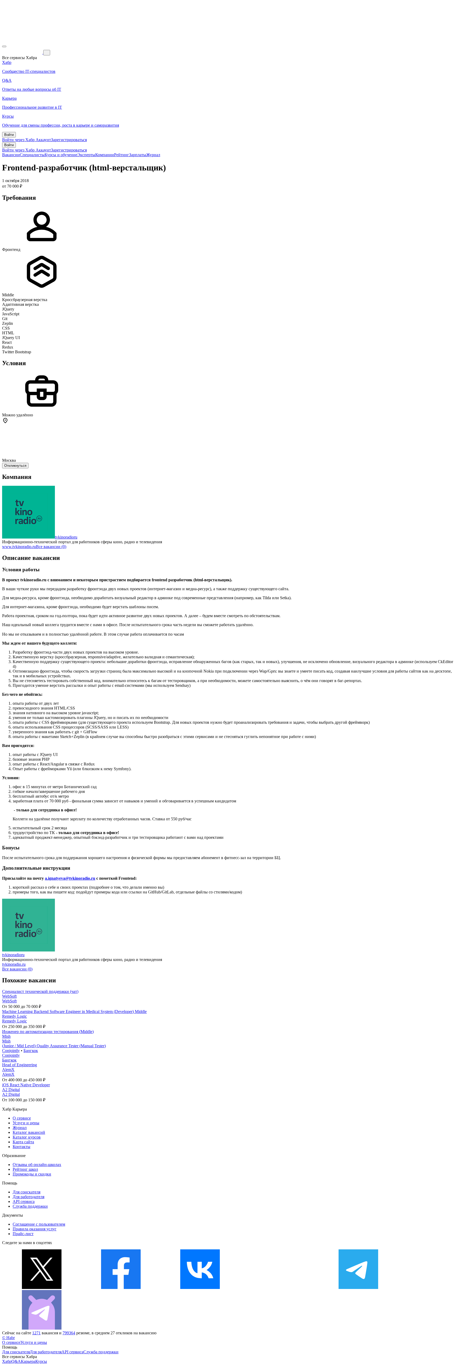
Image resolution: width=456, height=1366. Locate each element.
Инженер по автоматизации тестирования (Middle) (48, 1031)
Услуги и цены (26, 1123)
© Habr (8, 1337)
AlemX (8, 1069)
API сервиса (24, 1201)
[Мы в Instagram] (279, 1287)
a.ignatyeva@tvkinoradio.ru (70, 878)
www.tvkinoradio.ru (19, 546)
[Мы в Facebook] (120, 1287)
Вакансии (11, 155)
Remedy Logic (14, 1016)
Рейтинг (121, 155)
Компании (104, 155)
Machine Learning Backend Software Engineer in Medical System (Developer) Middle (74, 1011)
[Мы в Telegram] (358, 1287)
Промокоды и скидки (32, 1174)
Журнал (153, 155)
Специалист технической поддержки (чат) (40, 991)
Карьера (28, 1361)
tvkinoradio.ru (14, 964)
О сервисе (22, 1118)
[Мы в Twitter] (41, 1287)
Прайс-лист (23, 1233)
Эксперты (86, 155)
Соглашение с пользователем (39, 1224)
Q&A (16, 1361)
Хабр (6, 1361)
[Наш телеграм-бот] (41, 1328)
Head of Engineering (19, 1065)
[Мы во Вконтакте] (200, 1287)
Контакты (21, 1146)
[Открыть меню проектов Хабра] (4, 46)
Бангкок (30, 1050)
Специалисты (32, 155)
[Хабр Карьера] (22, 52)
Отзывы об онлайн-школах (37, 1164)
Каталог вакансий (29, 1132)
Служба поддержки (30, 1206)
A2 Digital (11, 1089)
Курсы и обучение (61, 155)
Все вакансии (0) (51, 546)
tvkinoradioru (66, 537)
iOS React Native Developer (26, 1085)
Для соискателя (26, 1192)
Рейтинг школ (25, 1169)
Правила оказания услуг (34, 1229)
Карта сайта (23, 1142)
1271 (36, 1333)
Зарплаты (137, 155)
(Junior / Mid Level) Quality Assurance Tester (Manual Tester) (54, 1046)
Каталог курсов (27, 1137)
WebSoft (9, 996)
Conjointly (11, 1050)
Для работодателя (28, 1196)
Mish (6, 1036)
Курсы (41, 1361)
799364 (69, 1333)
